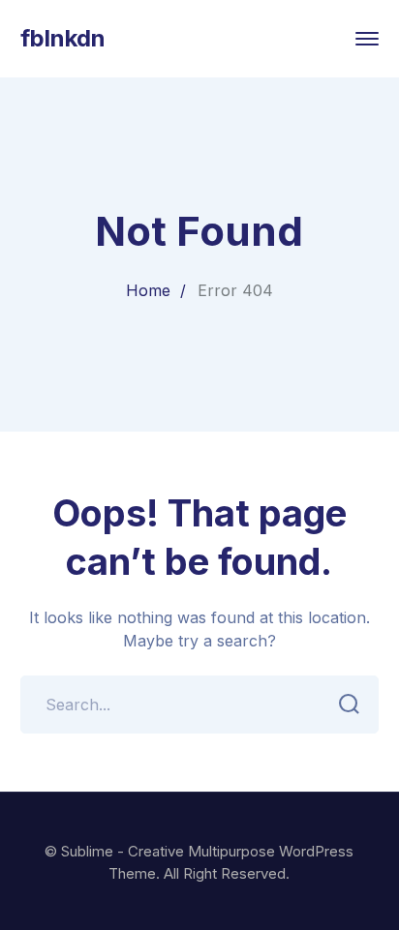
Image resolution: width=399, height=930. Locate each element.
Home (148, 290)
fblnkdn (63, 38)
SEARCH (349, 704)
